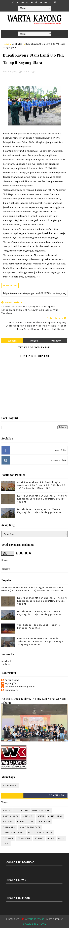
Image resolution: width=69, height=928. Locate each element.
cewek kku (44, 822)
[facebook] (13, 2)
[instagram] (50, 2)
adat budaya (10, 816)
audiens (8, 822)
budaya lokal (25, 822)
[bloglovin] (31, 2)
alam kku (27, 816)
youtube (5, 664)
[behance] (45, 2)
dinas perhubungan (40, 833)
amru (41, 816)
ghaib (50, 838)
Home (6, 44)
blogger (12, 341)
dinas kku (9, 827)
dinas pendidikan (13, 833)
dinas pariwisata (30, 827)
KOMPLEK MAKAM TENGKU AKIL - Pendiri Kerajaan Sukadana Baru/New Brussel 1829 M (42, 499)
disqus (34, 341)
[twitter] (17, 2)
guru (61, 838)
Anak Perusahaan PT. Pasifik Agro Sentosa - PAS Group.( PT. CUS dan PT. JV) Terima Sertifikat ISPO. (41, 485)
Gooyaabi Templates (34, 924)
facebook (56, 341)
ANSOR (7, 811)
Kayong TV (10, 683)
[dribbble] (36, 2)
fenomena (24, 838)
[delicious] (55, 2)
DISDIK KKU (21, 811)
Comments (56, 795)
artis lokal (10, 785)
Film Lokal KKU (41, 811)
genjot (38, 838)
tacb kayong (11, 690)
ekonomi (8, 838)
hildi (6, 844)
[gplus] (22, 2)
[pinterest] (27, 2)
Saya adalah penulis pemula (20, 686)
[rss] (41, 2)
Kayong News (12, 680)
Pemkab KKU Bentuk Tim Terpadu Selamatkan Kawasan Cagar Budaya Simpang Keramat (40, 641)
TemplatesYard (36, 919)
